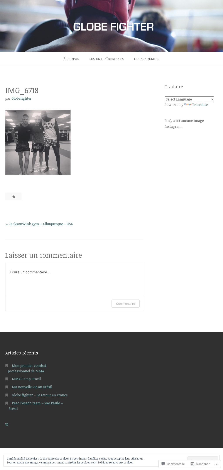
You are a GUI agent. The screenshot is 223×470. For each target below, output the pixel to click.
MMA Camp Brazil (26, 378)
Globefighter (22, 98)
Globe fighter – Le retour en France (40, 395)
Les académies (146, 59)
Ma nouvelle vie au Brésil (32, 387)
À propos (71, 59)
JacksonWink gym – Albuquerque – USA (41, 223)
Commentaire (125, 303)
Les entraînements (106, 59)
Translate (200, 104)
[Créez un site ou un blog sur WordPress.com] (6, 424)
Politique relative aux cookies (115, 462)
